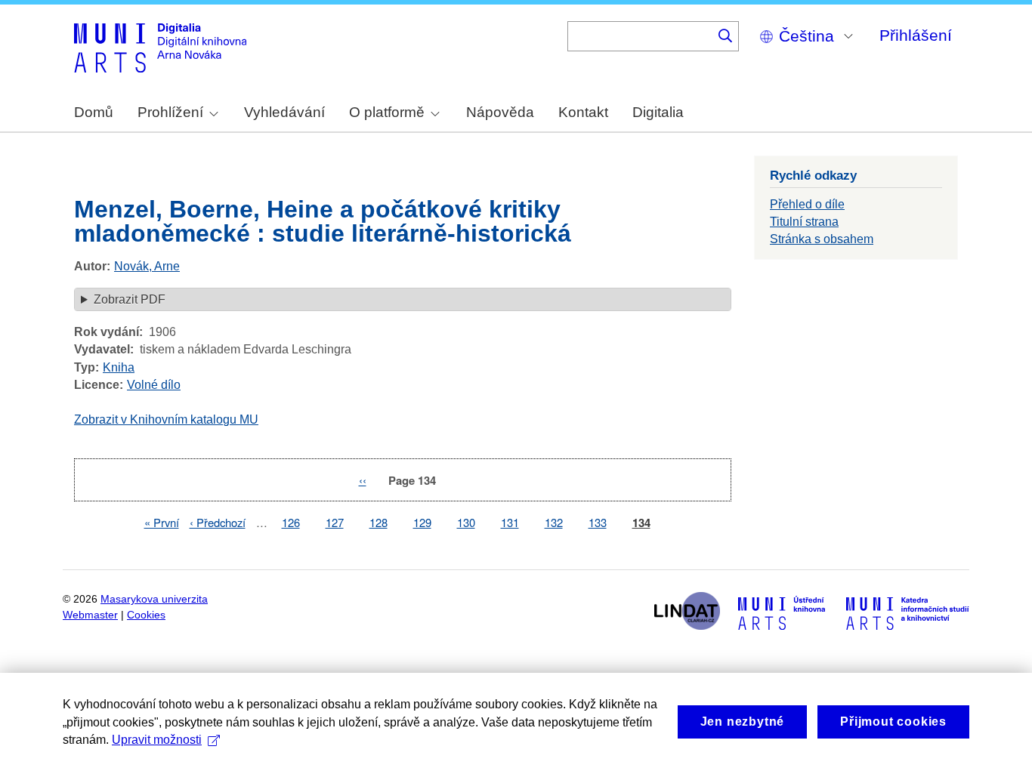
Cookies (146, 615)
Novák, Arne (147, 266)
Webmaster (90, 615)
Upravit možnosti (157, 739)
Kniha (118, 367)
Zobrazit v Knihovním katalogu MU (166, 419)
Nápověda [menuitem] (500, 112)
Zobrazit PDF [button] (129, 299)
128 (378, 522)
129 (422, 522)
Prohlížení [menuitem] (170, 112)
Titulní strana (804, 221)
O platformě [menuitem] (387, 112)
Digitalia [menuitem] (658, 112)
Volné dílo (154, 384)
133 (598, 522)
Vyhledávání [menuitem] (284, 112)
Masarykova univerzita (154, 599)
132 (554, 522)
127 (335, 522)
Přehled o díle (807, 204)
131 (510, 522)
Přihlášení (915, 35)
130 (466, 522)
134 (641, 523)
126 (291, 522)
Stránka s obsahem (821, 239)
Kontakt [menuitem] (583, 112)
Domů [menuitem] (93, 112)
